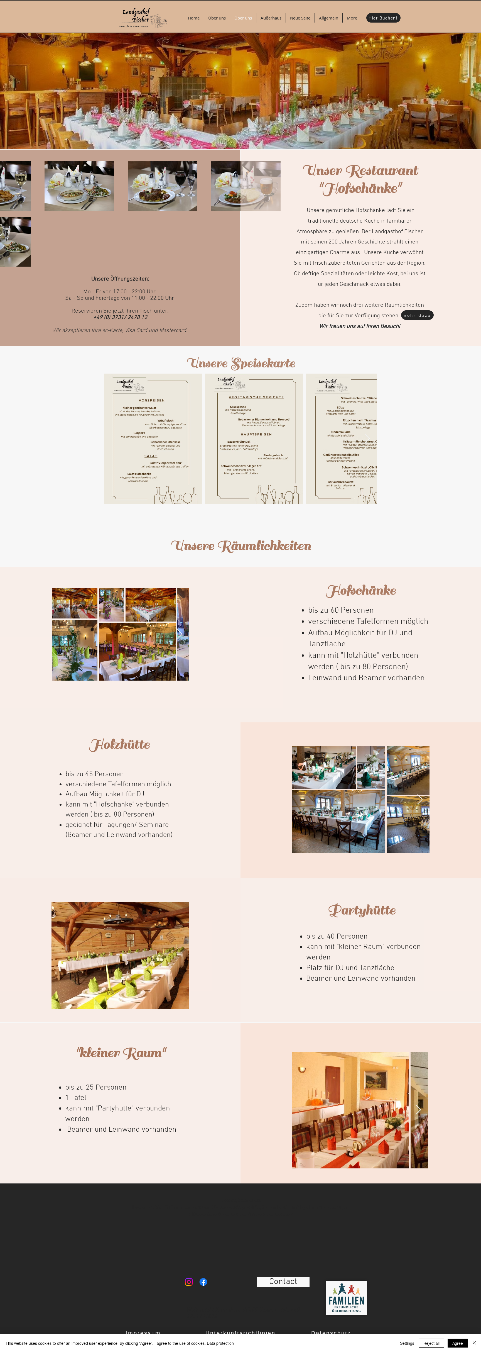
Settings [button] (407, 1343)
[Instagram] (189, 1282)
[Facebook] (203, 1282)
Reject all (431, 1343)
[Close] (474, 1343)
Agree (457, 1343)
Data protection (220, 1343)
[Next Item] (367, 438)
